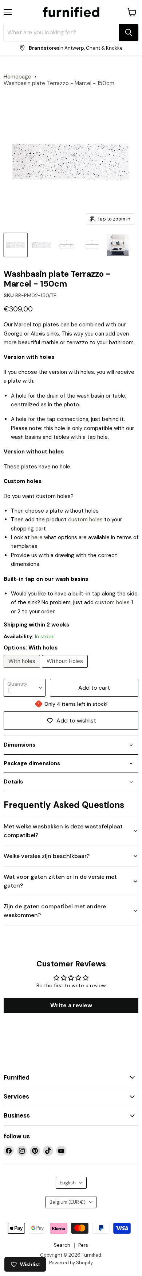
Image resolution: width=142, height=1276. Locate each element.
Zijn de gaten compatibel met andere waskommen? (55, 911)
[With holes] (23, 669)
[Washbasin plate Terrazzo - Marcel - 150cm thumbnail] (15, 245)
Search (62, 1245)
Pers (83, 1245)
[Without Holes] (66, 669)
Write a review (71, 1005)
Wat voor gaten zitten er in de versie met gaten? (60, 881)
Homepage (17, 77)
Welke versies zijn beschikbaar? (47, 856)
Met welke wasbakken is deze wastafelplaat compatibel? (63, 831)
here (37, 537)
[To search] (128, 32)
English (68, 1183)
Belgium (68, 1202)
